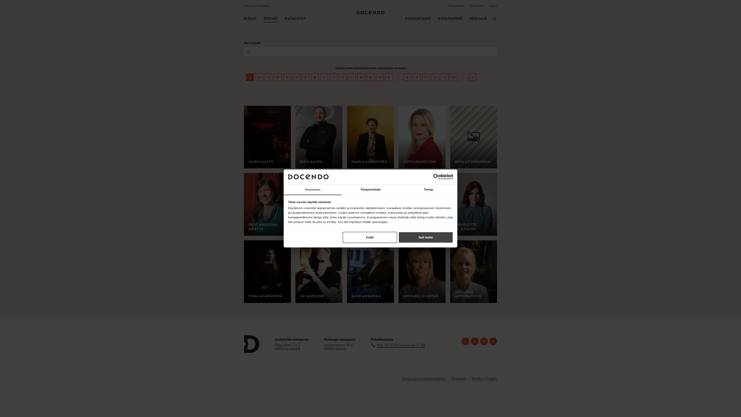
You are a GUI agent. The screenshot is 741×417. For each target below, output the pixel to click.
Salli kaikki (426, 237)
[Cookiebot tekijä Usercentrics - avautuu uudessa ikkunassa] (436, 177)
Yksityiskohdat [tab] (370, 189)
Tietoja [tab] (428, 189)
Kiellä (370, 237)
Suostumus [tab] (313, 189)
